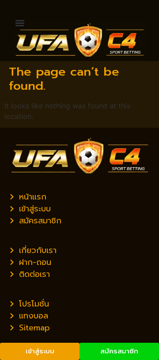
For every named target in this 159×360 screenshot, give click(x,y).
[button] (19, 22)
